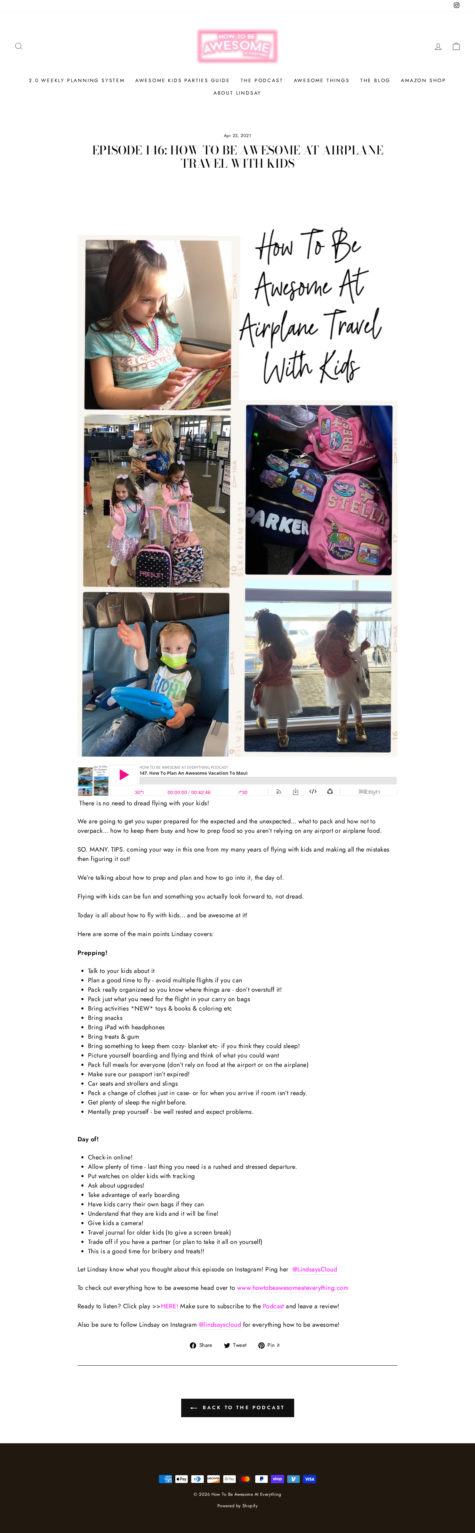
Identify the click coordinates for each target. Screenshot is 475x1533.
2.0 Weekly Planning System (77, 80)
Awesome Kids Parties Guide (182, 80)
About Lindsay (237, 92)
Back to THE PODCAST (242, 1407)
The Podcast (262, 80)
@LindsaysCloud (314, 1269)
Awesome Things (322, 80)
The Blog (375, 80)
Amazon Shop (423, 80)
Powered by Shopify (237, 1506)
